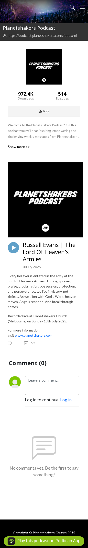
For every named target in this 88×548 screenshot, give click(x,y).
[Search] (72, 7)
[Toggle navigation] (82, 7)
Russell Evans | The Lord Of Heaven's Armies (49, 251)
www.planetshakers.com (34, 335)
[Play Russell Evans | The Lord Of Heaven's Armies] (13, 247)
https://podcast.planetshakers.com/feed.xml (42, 35)
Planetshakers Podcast (29, 28)
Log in (66, 400)
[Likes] (10, 343)
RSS (46, 111)
